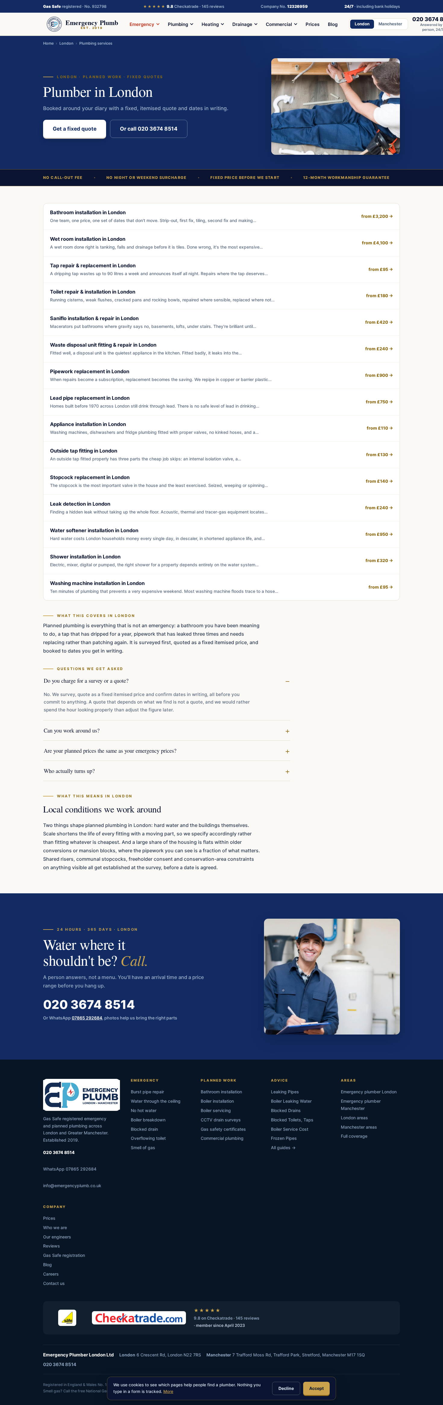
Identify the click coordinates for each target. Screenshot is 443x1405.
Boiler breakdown (148, 1119)
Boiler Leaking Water (291, 1101)
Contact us (54, 1283)
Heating (210, 24)
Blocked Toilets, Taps (292, 1119)
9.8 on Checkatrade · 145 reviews (226, 1318)
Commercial (279, 24)
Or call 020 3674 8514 (149, 129)
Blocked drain (144, 1129)
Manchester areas (359, 1127)
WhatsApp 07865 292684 (69, 1168)
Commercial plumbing (222, 1138)
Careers (51, 1273)
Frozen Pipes (284, 1138)
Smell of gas (143, 1147)
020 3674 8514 (89, 1004)
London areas (354, 1117)
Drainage (242, 24)
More (168, 1391)
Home (48, 43)
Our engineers (57, 1236)
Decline (286, 1388)
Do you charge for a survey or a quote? (86, 680)
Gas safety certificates (223, 1129)
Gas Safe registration (64, 1255)
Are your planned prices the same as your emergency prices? (110, 750)
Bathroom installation (221, 1091)
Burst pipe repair (147, 1091)
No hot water (143, 1110)
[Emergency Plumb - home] (81, 1095)
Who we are (55, 1227)
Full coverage (354, 1136)
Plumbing (178, 24)
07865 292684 (87, 1017)
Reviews (51, 1245)
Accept (316, 1388)
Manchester (390, 23)
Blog (333, 24)
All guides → (283, 1147)
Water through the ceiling (156, 1101)
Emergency (142, 24)
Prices (312, 24)
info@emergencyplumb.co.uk (72, 1185)
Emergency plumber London (369, 1091)
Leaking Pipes (285, 1091)
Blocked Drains (286, 1110)
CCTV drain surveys (221, 1119)
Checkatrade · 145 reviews (183, 6)
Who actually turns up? (69, 770)
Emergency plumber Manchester (361, 1104)
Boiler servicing (216, 1110)
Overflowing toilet (148, 1138)
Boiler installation (217, 1101)
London (362, 23)
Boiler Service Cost (289, 1129)
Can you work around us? (71, 730)
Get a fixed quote (74, 129)
